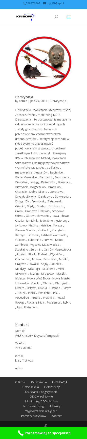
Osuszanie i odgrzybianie (41, 392)
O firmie (20, 382)
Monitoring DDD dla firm (41, 401)
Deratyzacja (24, 97)
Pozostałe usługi (33, 406)
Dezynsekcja (30, 387)
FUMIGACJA (59, 382)
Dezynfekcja (52, 387)
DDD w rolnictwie (41, 396)
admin (23, 101)
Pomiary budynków (33, 416)
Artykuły (55, 406)
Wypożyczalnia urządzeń (41, 411)
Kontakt (56, 416)
